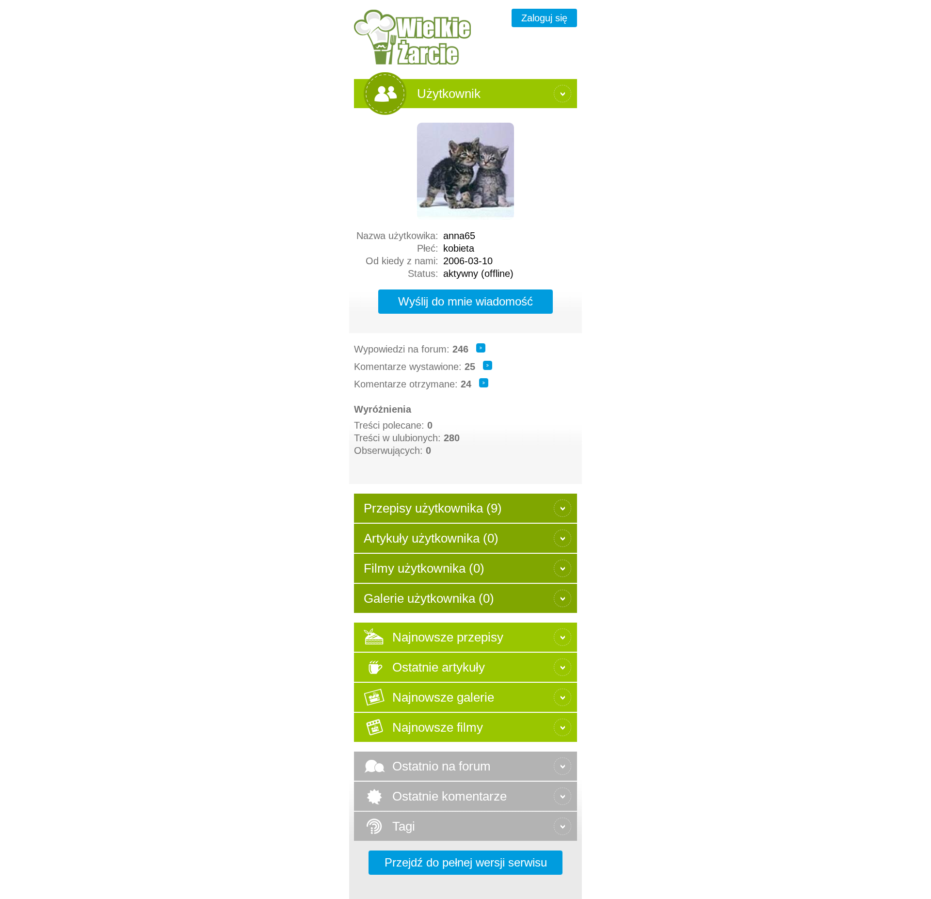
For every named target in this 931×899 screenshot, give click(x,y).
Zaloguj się (544, 18)
